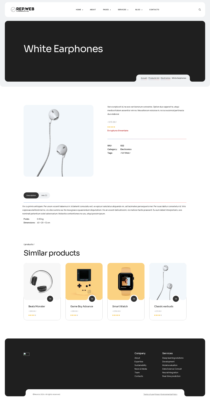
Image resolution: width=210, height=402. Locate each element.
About (137, 358)
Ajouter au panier (50, 299)
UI (123, 153)
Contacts (139, 376)
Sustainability (140, 365)
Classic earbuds (163, 306)
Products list (154, 78)
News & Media (141, 369)
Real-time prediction (171, 376)
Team (137, 372)
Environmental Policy (169, 394)
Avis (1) (44, 195)
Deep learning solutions (173, 358)
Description (31, 195)
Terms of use (148, 394)
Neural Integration (170, 372)
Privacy (157, 394)
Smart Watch (120, 306)
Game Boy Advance (81, 306)
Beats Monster (36, 306)
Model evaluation (169, 365)
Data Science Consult (172, 369)
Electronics (165, 78)
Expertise (139, 361)
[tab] (31, 195)
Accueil (144, 78)
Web (127, 153)
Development (168, 361)
